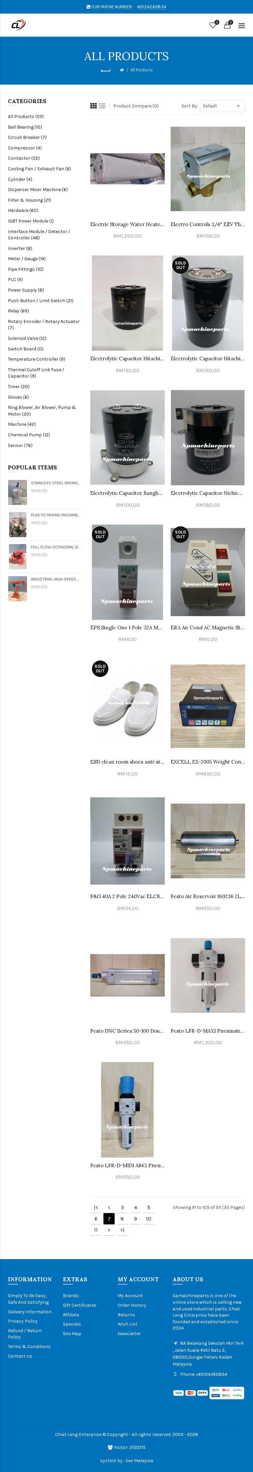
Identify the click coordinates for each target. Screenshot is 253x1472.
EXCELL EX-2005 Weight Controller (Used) (208, 762)
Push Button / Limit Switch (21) (40, 300)
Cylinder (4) (20, 179)
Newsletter (129, 1333)
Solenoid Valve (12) (27, 338)
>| (122, 1230)
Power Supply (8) (26, 290)
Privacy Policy (23, 1321)
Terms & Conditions (29, 1346)
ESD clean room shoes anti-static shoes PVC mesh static (127, 762)
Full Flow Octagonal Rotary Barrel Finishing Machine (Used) (55, 546)
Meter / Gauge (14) (27, 258)
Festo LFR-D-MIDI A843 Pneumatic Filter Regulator (127, 1165)
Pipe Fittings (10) (25, 269)
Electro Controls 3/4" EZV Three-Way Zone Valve (208, 224)
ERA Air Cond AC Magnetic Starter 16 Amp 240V (208, 627)
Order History (132, 1305)
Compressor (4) (25, 148)
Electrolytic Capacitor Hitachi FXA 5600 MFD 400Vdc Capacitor (208, 358)
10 (148, 1218)
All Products (141, 69)
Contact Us (20, 1356)
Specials (72, 1324)
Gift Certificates (80, 1305)
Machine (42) (22, 424)
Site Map (72, 1333)
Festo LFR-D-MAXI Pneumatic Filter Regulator (208, 1031)
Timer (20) (19, 386)
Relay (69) (18, 311)
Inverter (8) (20, 248)
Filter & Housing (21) (29, 200)
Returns (126, 1315)
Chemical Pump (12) (29, 435)
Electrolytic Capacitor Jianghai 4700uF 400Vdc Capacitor (127, 493)
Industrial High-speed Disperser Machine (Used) (55, 579)
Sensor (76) (20, 445)
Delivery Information (30, 1312)
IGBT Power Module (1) (31, 221)
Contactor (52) (24, 158)
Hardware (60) (23, 210)
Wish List (127, 1324)
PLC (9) (15, 279)
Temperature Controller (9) (36, 359)
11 (96, 1230)
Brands (71, 1295)
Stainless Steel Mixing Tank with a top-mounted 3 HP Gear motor (55, 482)
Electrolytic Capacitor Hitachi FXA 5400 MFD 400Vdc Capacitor (127, 358)
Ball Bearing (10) (25, 127)
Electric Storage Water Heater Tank (127, 224)
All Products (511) (26, 116)
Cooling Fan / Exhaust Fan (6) (39, 169)
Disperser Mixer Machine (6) (38, 189)
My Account (130, 1295)
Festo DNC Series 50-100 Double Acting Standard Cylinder (127, 1031)
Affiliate (71, 1315)
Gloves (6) (18, 397)
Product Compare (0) (136, 106)
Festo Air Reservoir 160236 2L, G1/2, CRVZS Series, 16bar (208, 896)
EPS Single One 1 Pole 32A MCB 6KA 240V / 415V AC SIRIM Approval (127, 627)
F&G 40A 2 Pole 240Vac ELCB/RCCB (127, 896)
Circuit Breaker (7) (27, 137)
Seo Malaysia (139, 1460)
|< (96, 1207)
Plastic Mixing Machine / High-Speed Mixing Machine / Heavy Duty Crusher (55, 514)
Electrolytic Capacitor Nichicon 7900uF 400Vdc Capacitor (208, 493)
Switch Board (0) (25, 349)
